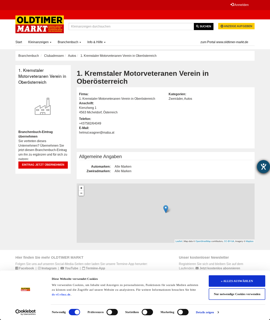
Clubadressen (54, 55)
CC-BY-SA (229, 241)
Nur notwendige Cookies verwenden (237, 294)
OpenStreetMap (203, 241)
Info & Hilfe (95, 42)
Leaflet (179, 241)
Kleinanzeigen (38, 42)
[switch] (112, 312)
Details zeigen (205, 312)
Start (18, 42)
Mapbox (250, 241)
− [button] (81, 193)
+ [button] (81, 188)
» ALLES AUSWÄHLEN (237, 281)
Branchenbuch (68, 42)
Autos (72, 55)
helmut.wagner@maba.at (96, 132)
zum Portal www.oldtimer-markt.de (224, 42)
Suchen (205, 26)
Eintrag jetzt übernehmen (43, 164)
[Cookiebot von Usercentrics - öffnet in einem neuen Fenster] (25, 312)
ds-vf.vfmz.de (61, 294)
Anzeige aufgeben (237, 26)
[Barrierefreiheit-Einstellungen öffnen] (263, 166)
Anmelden (241, 5)
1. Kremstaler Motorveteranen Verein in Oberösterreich (42, 76)
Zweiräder (176, 98)
